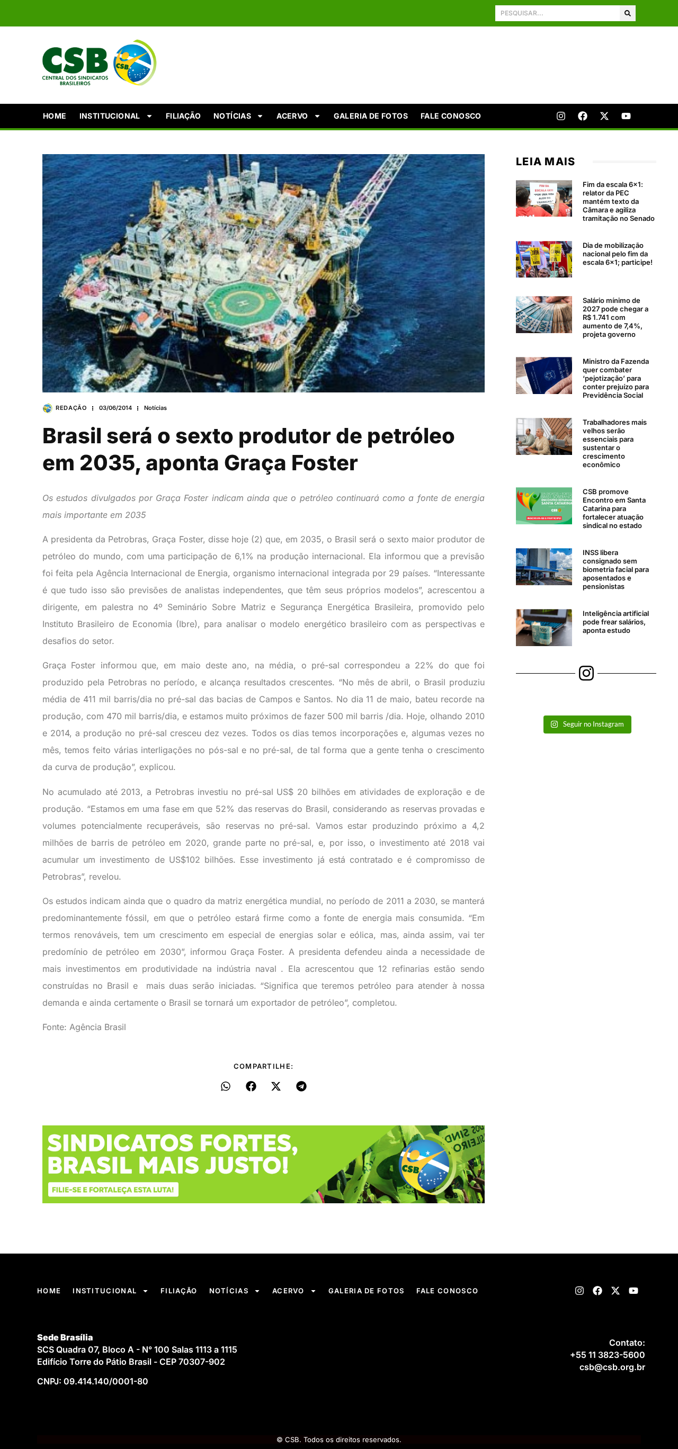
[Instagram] (560, 116)
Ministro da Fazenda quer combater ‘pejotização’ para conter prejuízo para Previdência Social (616, 378)
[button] (226, 1086)
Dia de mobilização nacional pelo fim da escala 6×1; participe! (618, 253)
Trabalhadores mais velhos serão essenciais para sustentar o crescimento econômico (615, 443)
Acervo (292, 115)
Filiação (183, 115)
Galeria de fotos (371, 115)
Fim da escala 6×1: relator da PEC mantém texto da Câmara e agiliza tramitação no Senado (619, 201)
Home (55, 115)
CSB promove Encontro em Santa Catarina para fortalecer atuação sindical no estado (614, 508)
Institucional (109, 115)
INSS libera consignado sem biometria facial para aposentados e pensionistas (616, 569)
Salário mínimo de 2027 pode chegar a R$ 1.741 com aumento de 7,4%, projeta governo (615, 317)
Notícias (232, 115)
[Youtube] (626, 116)
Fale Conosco (451, 115)
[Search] (628, 13)
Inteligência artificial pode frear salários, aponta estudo (616, 621)
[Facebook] (582, 116)
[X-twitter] (604, 116)
